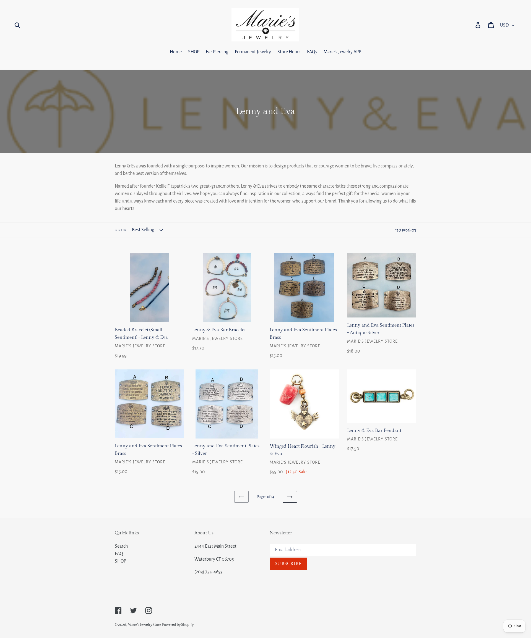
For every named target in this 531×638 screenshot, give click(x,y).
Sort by (120, 230)
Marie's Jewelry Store (144, 625)
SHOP (120, 561)
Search (121, 546)
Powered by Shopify (178, 625)
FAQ (119, 553)
